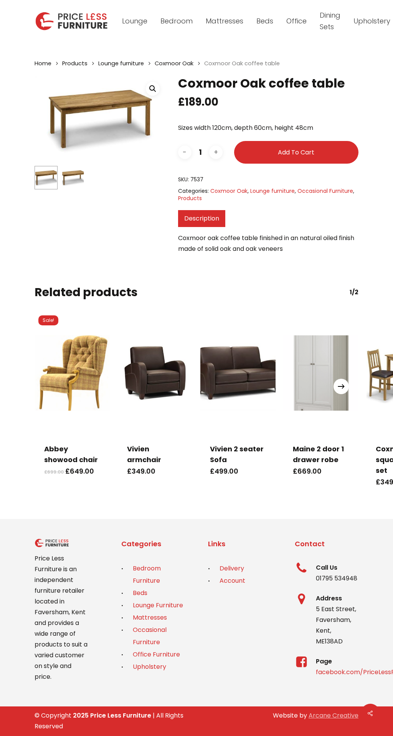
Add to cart (296, 152)
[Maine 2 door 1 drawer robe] (320, 373)
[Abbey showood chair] (72, 373)
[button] (153, 89)
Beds (140, 592)
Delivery (232, 568)
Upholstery (149, 666)
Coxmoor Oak (174, 63)
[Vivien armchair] (155, 373)
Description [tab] (201, 218)
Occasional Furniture (325, 191)
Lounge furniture (121, 63)
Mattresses (150, 617)
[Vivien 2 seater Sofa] (238, 373)
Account (232, 580)
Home (43, 63)
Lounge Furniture (158, 605)
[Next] (341, 386)
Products (75, 63)
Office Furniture (156, 654)
